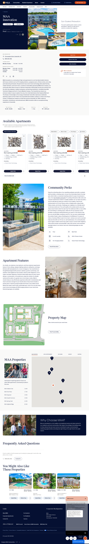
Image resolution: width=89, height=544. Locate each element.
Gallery (19, 24)
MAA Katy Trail (43, 524)
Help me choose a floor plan (10, 131)
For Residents (27, 516)
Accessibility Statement (21, 530)
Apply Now (72, 55)
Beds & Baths (54, 131)
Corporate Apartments (8, 516)
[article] (20, 486)
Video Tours (8, 24)
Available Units (12, 6)
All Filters (83, 131)
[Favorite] (3, 76)
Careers (42, 2)
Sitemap (41, 530)
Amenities (19, 6)
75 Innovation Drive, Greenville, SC (13, 56)
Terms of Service (12, 530)
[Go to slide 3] (20, 487)
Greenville (6, 11)
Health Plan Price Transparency (33, 530)
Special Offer (20, 151)
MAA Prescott (19, 524)
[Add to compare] (7, 76)
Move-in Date (64, 131)
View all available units (9, 175)
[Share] (10, 76)
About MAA (5, 513)
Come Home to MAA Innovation (31, 524)
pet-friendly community (60, 198)
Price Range (73, 131)
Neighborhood (40, 6)
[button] (63, 381)
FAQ (46, 6)
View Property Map (54, 332)
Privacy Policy (5, 530)
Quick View (13, 498)
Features (25, 6)
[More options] (30, 498)
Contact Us (18, 458)
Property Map (32, 6)
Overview (4, 6)
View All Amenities (54, 246)
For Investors (27, 513)
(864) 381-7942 (8, 58)
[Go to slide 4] (45, 487)
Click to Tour (23, 498)
